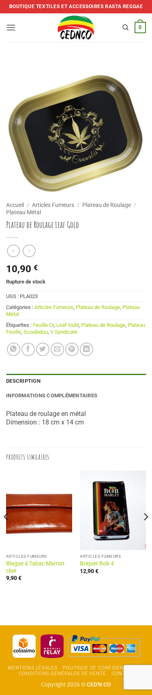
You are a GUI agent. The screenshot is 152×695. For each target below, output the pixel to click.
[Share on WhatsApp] (13, 349)
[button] (11, 27)
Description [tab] (23, 381)
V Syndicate (63, 332)
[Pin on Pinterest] (72, 349)
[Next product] (13, 251)
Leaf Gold (67, 325)
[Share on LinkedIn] (86, 349)
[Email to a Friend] (57, 349)
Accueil (15, 205)
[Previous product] (29, 251)
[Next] (145, 533)
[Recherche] (125, 27)
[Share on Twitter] (42, 349)
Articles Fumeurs (53, 205)
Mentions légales (32, 668)
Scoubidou (36, 332)
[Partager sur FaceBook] (28, 349)
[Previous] (6, 533)
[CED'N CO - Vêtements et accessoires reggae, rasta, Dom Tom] (76, 27)
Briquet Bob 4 (97, 563)
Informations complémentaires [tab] (51, 395)
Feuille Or (43, 325)
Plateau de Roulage (106, 205)
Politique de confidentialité (102, 668)
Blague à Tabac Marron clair (35, 567)
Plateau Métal (23, 212)
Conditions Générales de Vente (62, 673)
